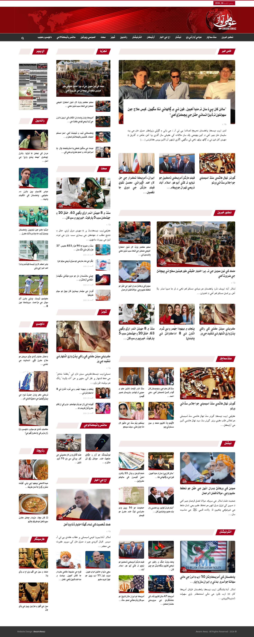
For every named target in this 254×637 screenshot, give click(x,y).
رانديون (123, 37)
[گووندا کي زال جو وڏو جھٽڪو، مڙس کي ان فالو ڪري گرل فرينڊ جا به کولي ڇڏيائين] (103, 408)
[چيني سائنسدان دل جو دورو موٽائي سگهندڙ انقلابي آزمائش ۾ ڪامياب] (103, 279)
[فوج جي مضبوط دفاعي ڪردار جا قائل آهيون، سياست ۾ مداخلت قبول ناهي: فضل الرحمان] (68, 559)
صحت (103, 37)
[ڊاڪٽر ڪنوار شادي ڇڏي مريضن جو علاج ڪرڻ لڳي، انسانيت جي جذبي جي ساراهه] (33, 343)
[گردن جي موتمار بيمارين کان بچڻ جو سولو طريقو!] (103, 295)
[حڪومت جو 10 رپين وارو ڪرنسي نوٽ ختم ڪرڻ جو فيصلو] (131, 495)
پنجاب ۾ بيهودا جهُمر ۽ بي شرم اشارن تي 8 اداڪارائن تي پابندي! (177, 334)
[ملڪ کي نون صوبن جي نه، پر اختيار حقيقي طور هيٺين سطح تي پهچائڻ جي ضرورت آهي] (83, 78)
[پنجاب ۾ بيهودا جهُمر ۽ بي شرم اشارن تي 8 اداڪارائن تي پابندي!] (103, 393)
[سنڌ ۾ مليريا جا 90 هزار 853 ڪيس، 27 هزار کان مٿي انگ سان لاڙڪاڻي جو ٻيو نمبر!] (103, 249)
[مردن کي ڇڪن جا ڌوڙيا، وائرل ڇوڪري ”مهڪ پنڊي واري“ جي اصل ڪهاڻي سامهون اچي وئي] (33, 140)
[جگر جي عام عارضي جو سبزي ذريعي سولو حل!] (103, 265)
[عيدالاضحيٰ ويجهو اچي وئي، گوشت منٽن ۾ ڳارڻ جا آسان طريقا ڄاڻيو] (33, 469)
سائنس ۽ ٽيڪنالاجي (66, 37)
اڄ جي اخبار (165, 37)
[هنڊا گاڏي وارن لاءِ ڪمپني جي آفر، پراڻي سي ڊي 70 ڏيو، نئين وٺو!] (68, 442)
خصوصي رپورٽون (88, 37)
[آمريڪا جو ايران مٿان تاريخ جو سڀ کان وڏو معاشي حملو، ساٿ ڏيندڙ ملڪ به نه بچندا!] (131, 584)
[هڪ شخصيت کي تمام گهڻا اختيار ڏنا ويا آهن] (83, 504)
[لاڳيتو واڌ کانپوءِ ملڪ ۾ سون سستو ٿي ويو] (161, 411)
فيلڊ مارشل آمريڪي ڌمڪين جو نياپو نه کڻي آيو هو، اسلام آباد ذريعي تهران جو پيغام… (177, 183)
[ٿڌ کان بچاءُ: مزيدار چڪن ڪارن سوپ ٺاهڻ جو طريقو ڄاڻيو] (33, 504)
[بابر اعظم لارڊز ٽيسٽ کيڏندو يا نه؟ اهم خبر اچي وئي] (33, 250)
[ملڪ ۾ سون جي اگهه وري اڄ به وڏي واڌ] (33, 558)
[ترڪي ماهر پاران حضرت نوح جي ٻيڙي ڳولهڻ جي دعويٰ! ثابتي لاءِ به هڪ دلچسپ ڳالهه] (33, 381)
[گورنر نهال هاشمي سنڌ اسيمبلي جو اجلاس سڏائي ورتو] (217, 163)
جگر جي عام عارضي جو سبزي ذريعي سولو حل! (75, 261)
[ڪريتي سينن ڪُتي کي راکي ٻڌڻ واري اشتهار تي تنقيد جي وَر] (83, 336)
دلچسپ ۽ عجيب (45, 37)
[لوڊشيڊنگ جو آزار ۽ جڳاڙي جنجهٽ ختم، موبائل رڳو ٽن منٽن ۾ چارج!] (97, 442)
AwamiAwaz (39, 631)
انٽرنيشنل (137, 37)
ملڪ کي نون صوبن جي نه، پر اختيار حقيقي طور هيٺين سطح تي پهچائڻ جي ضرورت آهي (83, 89)
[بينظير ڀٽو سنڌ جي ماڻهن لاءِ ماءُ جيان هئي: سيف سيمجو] (131, 411)
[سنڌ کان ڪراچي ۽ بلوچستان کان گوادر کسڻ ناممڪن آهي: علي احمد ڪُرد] (161, 376)
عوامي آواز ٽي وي (194, 37)
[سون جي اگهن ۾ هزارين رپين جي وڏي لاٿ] (33, 593)
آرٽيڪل (151, 37)
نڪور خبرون (227, 37)
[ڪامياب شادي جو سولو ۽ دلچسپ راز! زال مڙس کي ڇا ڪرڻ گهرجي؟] (33, 416)
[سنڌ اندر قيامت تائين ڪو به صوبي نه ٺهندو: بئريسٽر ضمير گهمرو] (131, 376)
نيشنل (178, 37)
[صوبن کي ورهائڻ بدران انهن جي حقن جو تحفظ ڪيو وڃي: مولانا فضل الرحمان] (134, 271)
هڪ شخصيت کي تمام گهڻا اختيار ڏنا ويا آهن (87, 525)
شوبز (113, 37)
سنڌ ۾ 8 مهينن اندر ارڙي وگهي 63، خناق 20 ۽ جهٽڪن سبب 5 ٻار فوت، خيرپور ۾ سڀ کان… (136, 334)
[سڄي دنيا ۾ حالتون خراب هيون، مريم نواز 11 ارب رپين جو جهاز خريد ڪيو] (97, 559)
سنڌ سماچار (212, 37)
